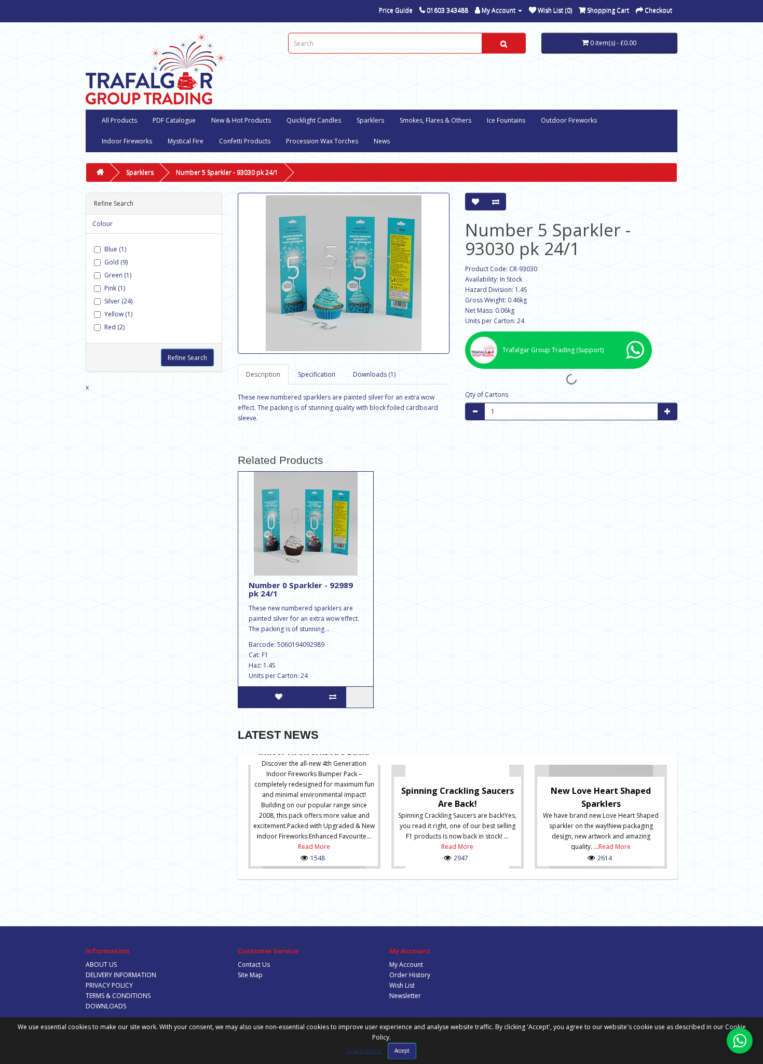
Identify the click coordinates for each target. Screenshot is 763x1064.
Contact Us (254, 964)
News (382, 141)
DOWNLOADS (106, 1006)
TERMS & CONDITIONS (118, 995)
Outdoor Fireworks (569, 120)
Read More (314, 846)
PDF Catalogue (174, 120)
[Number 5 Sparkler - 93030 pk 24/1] (344, 273)
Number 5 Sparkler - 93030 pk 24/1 (227, 172)
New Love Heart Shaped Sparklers (601, 797)
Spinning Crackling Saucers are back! (457, 797)
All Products (119, 120)
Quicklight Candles (314, 120)
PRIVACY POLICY (109, 985)
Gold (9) (116, 262)
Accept (402, 1050)
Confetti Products (244, 141)
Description (263, 374)
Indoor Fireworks (127, 141)
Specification (316, 374)
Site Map (250, 974)
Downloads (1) (374, 374)
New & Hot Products (241, 120)
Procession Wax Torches (322, 141)
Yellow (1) (118, 314)
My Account (406, 964)
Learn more (365, 1050)
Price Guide (396, 10)
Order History (409, 974)
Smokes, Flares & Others (435, 120)
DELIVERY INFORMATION (121, 974)
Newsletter (405, 995)
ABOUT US (101, 964)
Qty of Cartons (486, 394)
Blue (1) (115, 249)
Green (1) (117, 275)
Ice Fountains (506, 120)
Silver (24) (118, 301)
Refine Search (187, 357)
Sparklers (370, 120)
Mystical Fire (185, 141)
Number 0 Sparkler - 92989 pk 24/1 (301, 589)
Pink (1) (114, 288)
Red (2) (114, 327)
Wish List (402, 985)
